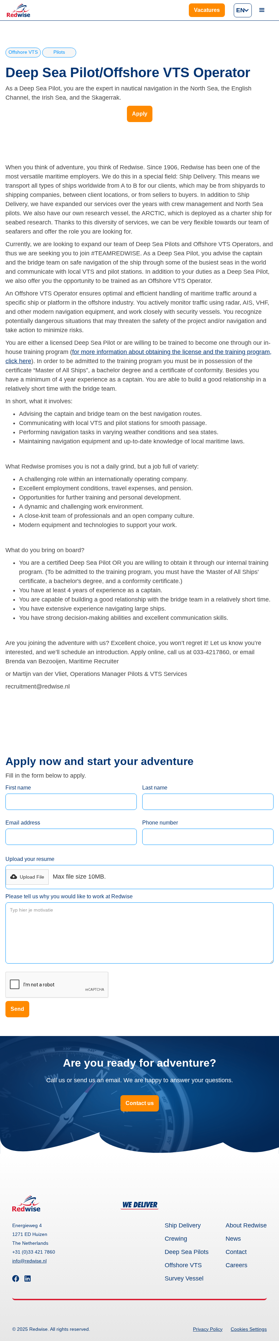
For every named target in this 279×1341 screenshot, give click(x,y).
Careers (236, 1265)
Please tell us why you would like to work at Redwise (69, 896)
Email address (22, 823)
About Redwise (246, 1225)
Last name (154, 788)
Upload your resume (29, 859)
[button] (243, 10)
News (233, 1238)
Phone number (160, 823)
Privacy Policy (208, 1329)
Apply (139, 114)
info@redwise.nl (29, 1260)
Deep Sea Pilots (187, 1252)
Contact (236, 1252)
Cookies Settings (249, 1329)
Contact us (140, 1103)
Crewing (176, 1238)
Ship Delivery (183, 1225)
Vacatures (207, 10)
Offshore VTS (183, 1265)
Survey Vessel (184, 1278)
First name (18, 788)
